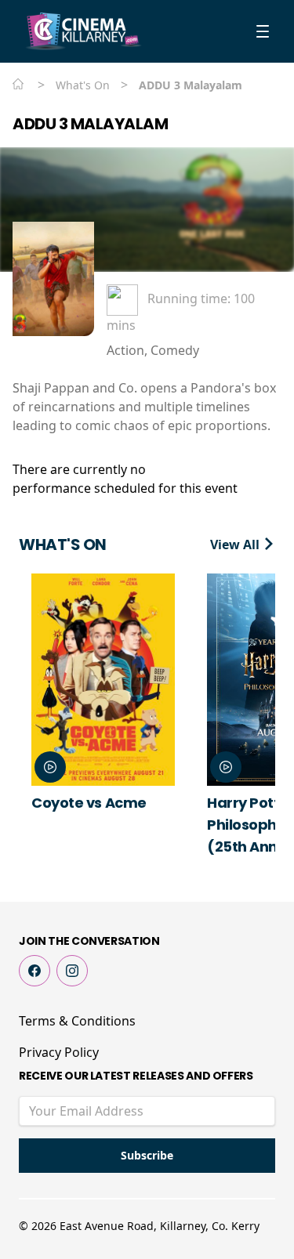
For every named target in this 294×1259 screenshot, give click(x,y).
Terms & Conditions (77, 1020)
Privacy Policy (59, 1052)
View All (236, 544)
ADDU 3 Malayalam (90, 124)
